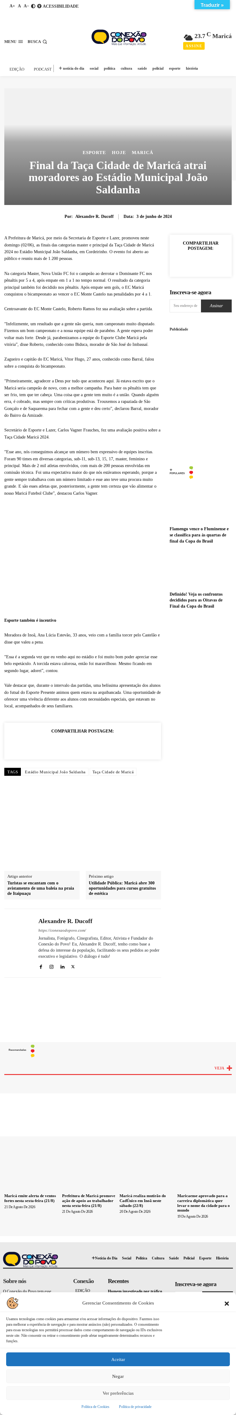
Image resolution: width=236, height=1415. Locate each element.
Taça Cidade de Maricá (113, 772)
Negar (118, 1376)
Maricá (142, 152)
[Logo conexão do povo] (119, 37)
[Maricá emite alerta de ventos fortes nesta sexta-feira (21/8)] (31, 1171)
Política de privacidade (135, 1407)
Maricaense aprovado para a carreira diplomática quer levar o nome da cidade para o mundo (203, 1202)
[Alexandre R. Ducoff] (19, 943)
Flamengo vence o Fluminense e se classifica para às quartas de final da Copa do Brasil (199, 535)
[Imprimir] (111, 745)
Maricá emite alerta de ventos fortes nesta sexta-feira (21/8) (30, 1198)
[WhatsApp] (68, 745)
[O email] (97, 745)
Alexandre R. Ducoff (94, 216)
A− (26, 6)
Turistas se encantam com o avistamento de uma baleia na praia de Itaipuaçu (40, 888)
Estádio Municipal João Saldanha (55, 772)
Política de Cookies (95, 1407)
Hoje (119, 152)
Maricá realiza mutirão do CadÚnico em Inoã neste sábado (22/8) (143, 1200)
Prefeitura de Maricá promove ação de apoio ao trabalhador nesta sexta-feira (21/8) (88, 1200)
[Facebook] (40, 745)
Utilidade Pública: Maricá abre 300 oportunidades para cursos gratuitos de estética (122, 888)
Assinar (216, 305)
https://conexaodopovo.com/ (62, 930)
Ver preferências (118, 1393)
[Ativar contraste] (33, 6)
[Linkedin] (83, 745)
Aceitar (118, 1359)
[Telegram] (125, 745)
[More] (214, 262)
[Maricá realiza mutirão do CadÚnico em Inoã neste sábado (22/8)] (147, 1171)
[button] (227, 1303)
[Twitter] (54, 745)
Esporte (94, 152)
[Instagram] (51, 966)
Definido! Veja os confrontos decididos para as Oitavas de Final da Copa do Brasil (196, 600)
